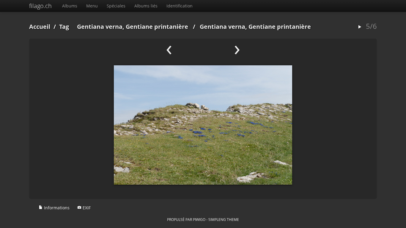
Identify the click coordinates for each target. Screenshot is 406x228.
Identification (179, 6)
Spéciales (116, 6)
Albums (69, 6)
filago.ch (40, 6)
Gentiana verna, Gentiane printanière (132, 27)
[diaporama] (360, 27)
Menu (92, 6)
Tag (64, 27)
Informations (56, 207)
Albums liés (146, 6)
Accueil (39, 27)
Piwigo (199, 219)
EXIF (86, 207)
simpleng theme (223, 219)
